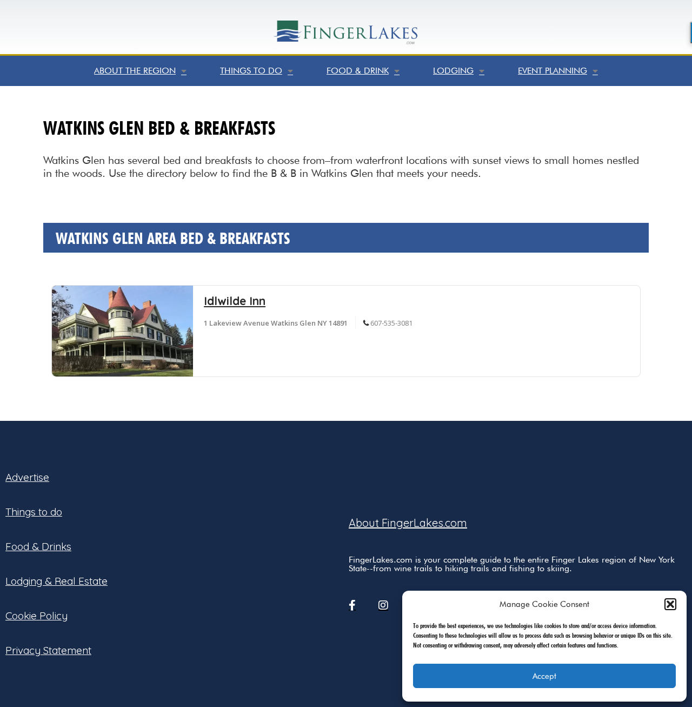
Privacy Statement (48, 650)
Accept (544, 676)
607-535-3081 (391, 323)
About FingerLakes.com (408, 523)
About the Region (135, 70)
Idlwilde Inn (234, 301)
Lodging (453, 70)
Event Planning (552, 70)
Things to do (251, 70)
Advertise (27, 477)
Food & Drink (358, 70)
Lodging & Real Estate (56, 580)
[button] (670, 604)
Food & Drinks (38, 546)
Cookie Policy (36, 615)
